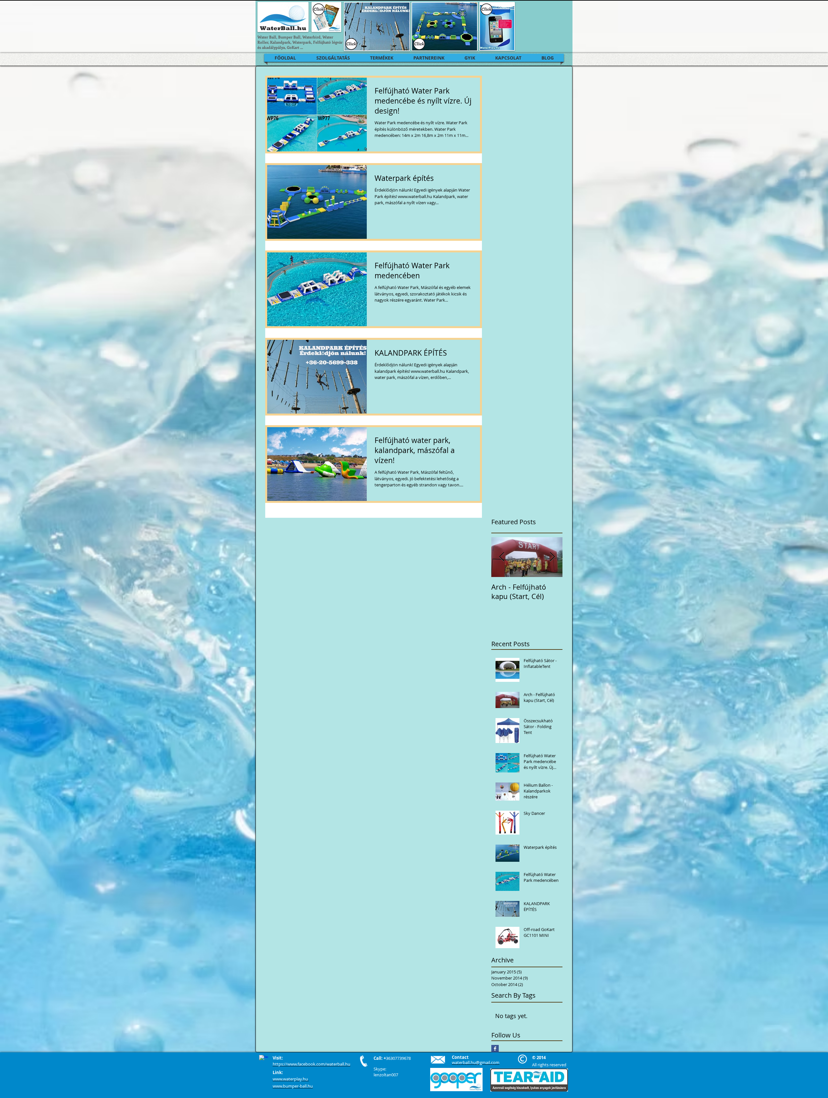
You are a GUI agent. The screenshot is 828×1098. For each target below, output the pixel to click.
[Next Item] (552, 557)
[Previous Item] (502, 557)
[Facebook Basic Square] (495, 1048)
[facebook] (263, 1059)
